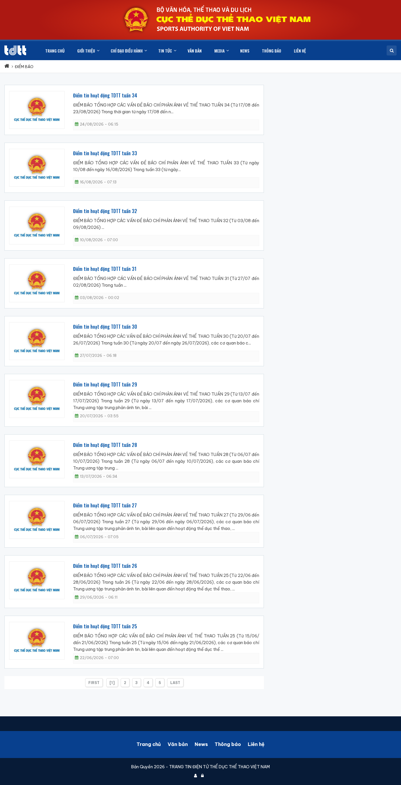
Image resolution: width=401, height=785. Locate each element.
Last (175, 683)
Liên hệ (256, 744)
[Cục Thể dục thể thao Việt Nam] (15, 50)
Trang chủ (149, 744)
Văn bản (178, 744)
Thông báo (228, 744)
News (201, 744)
